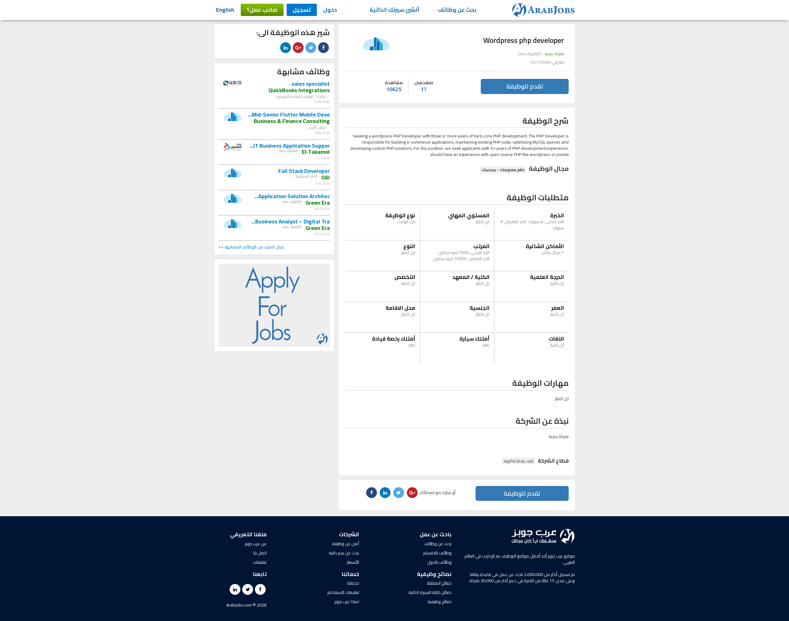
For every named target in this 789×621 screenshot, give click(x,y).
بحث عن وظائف (438, 544)
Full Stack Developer (304, 171)
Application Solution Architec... (292, 196)
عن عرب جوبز (256, 544)
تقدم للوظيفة (524, 86)
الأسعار (353, 562)
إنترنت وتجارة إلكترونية (518, 460)
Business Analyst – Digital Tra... (290, 221)
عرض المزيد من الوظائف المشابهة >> (251, 247)
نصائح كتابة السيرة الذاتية (430, 592)
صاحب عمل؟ (262, 10)
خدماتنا (353, 583)
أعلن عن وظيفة (345, 544)
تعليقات (260, 562)
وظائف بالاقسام (437, 553)
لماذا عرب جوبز (346, 602)
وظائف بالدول (439, 562)
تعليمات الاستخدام (343, 592)
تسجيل (302, 10)
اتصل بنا (260, 553)
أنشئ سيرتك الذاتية (394, 10)
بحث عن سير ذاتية (344, 553)
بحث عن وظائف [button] (456, 10)
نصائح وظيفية (439, 602)
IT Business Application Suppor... (290, 146)
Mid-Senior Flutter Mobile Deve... (289, 114)
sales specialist (311, 84)
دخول (330, 10)
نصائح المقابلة (439, 583)
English (225, 10)
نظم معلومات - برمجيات (502, 169)
